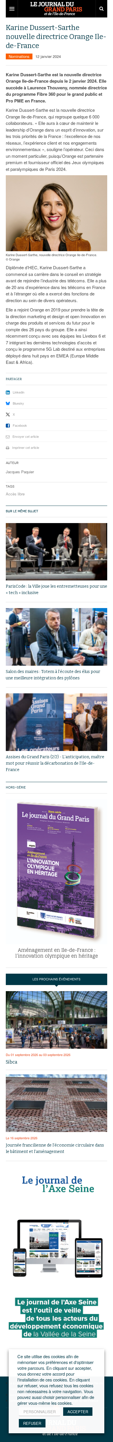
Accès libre (15, 494)
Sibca (11, 1062)
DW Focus (56, 8)
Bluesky (18, 403)
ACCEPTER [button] (78, 1411)
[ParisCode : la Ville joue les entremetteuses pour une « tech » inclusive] (56, 552)
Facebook (20, 425)
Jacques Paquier (20, 471)
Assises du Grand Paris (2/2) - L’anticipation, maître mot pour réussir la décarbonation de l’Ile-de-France (55, 763)
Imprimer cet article (25, 447)
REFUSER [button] (32, 1423)
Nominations (19, 56)
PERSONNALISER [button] (39, 1411)
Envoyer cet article (25, 436)
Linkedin (18, 392)
